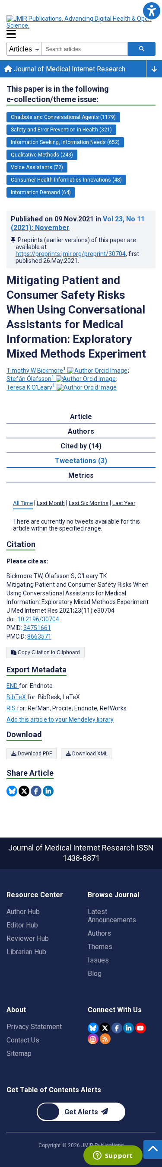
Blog (95, 973)
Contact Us (22, 1040)
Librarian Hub (26, 952)
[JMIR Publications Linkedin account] (128, 1028)
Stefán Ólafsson (30, 378)
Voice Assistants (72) (37, 167)
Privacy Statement (34, 1027)
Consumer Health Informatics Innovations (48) (66, 180)
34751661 (37, 627)
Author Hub (23, 912)
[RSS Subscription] (105, 1038)
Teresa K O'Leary (30, 387)
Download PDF (34, 754)
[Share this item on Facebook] (36, 791)
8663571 (39, 636)
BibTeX (16, 697)
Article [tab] (81, 416)
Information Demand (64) (41, 192)
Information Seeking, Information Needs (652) (65, 142)
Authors (99, 933)
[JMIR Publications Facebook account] (116, 1028)
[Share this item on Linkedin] (48, 791)
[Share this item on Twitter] (24, 791)
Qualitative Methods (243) (42, 155)
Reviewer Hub (27, 938)
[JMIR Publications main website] (79, 22)
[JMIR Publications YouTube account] (140, 1028)
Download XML (89, 754)
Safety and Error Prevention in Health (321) (61, 130)
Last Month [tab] (51, 503)
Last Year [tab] (123, 503)
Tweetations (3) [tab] (81, 461)
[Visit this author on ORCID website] (97, 370)
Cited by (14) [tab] (81, 446)
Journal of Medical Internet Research (68, 69)
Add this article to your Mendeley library (60, 719)
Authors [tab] (81, 431)
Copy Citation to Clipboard (48, 652)
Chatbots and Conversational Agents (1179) (63, 117)
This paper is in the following (57, 94)
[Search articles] (142, 49)
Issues (98, 960)
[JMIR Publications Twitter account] (104, 1028)
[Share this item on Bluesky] (11, 791)
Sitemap (19, 1053)
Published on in (78, 223)
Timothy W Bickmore (36, 370)
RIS (11, 708)
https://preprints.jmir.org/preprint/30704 (71, 253)
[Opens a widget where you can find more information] (113, 1156)
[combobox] (84, 49)
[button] (151, 10)
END (12, 685)
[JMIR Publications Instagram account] (93, 1038)
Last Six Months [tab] (88, 503)
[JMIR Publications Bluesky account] (93, 1028)
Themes (100, 947)
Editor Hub (22, 925)
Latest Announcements (112, 916)
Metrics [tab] (81, 475)
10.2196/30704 (38, 619)
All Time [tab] (23, 503)
